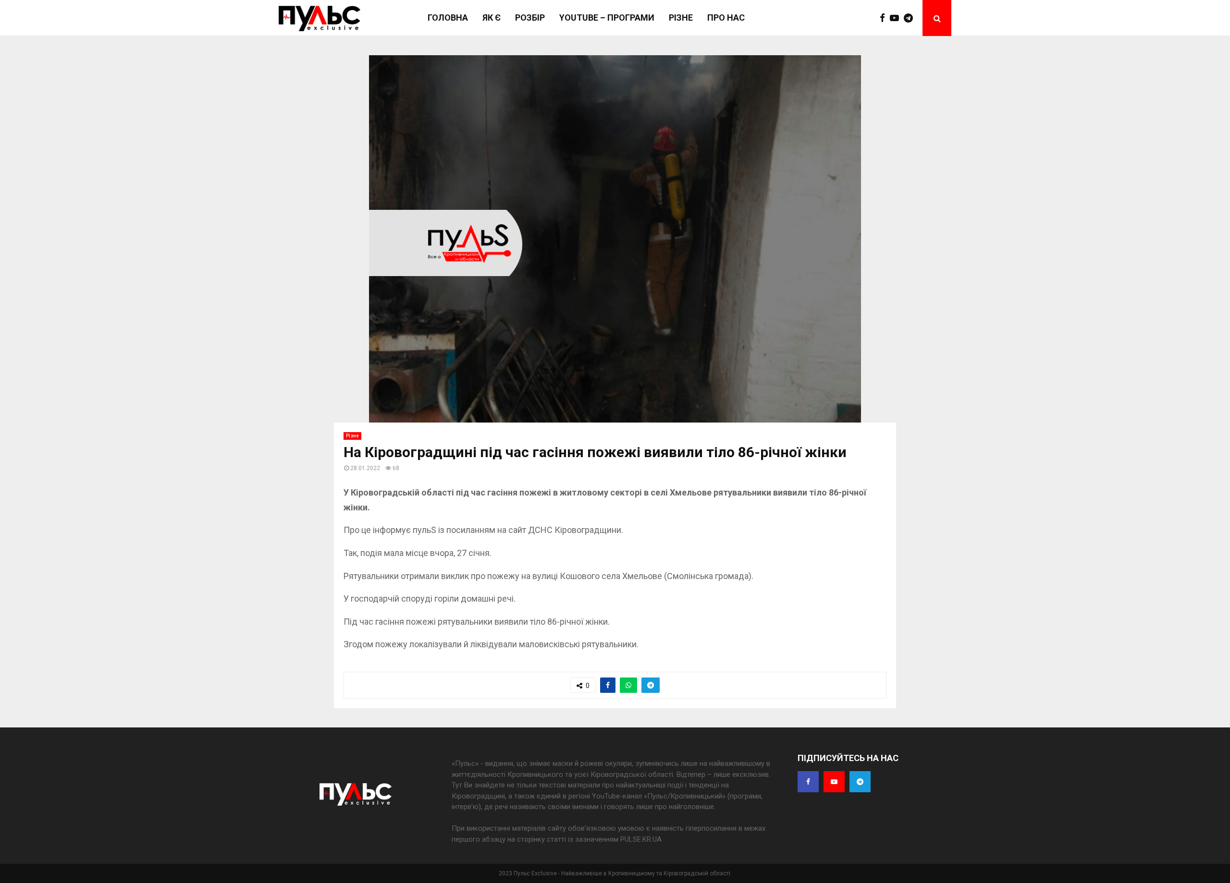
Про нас (726, 17)
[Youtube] (897, 18)
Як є (491, 17)
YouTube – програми (606, 17)
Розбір (530, 17)
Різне (681, 17)
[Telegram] (911, 18)
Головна (448, 17)
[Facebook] (885, 18)
